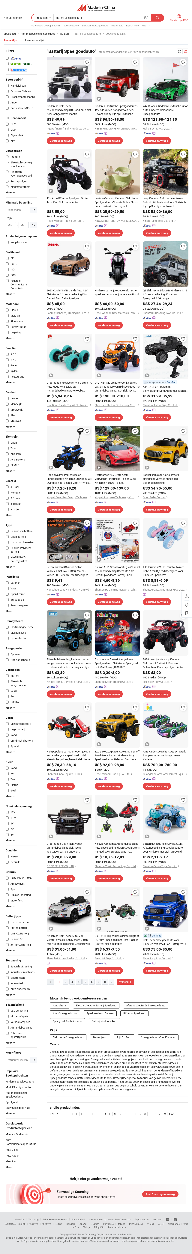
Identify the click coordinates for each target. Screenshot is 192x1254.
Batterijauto (117, 25)
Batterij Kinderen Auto (104, 1021)
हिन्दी (186, 1223)
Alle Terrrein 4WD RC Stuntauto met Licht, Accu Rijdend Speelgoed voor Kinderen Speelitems (163, 571)
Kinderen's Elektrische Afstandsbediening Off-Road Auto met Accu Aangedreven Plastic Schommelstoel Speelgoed (69, 110)
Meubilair (11, 1161)
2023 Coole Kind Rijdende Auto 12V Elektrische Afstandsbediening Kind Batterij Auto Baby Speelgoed (67, 294)
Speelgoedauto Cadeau (100, 1013)
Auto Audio (12, 1155)
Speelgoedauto (71, 25)
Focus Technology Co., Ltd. (91, 1234)
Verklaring (33, 1219)
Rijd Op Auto (132, 25)
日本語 (58, 1223)
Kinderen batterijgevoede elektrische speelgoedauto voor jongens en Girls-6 (117, 292)
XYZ (171, 1114)
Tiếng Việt (99, 1227)
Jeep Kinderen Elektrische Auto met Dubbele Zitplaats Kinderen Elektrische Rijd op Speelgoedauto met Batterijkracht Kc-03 (165, 202)
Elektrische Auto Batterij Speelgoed (96, 1005)
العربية (161, 1223)
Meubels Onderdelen (17, 1134)
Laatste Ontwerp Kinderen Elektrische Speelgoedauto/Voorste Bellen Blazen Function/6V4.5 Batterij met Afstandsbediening (116, 202)
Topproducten (142, 1219)
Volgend (124, 982)
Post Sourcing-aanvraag (160, 1194)
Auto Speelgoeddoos (65, 1013)
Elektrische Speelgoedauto (95, 25)
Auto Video (12, 1149)
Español (83, 1223)
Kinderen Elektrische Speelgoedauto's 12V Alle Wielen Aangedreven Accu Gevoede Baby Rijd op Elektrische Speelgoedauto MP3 (116, 110)
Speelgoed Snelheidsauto (67, 1021)
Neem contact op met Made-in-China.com (110, 1219)
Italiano (121, 1223)
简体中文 (33, 1223)
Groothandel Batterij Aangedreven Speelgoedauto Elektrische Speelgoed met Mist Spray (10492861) (116, 663)
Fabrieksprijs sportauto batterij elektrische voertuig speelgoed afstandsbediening (161, 478)
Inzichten (157, 1219)
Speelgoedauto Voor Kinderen (158, 1037)
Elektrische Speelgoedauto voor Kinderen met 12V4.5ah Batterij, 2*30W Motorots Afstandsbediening (165, 942)
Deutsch (95, 1223)
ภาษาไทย (74, 1227)
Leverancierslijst (34, 40)
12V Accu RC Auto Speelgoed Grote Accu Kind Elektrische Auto (67, 200)
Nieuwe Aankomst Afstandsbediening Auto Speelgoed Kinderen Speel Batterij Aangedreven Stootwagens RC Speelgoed (117, 847)
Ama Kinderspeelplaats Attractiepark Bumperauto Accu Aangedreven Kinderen (164, 755)
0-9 (52, 1114)
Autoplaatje (59, 1005)
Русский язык (136, 1223)
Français (70, 1223)
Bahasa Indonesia (117, 1227)
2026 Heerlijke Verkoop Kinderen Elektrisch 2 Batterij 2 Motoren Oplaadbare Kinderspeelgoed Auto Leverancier (163, 663)
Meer (53, 1044)
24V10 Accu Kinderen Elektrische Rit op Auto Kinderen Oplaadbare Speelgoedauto (165, 110)
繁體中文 (46, 1223)
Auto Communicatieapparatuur (21, 1142)
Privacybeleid (78, 1219)
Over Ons (19, 1219)
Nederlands (174, 1223)
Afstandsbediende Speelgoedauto (145, 1005)
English (22, 1223)
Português (108, 1223)
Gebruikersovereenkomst (55, 1219)
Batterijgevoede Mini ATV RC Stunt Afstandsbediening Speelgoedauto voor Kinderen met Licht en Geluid (163, 847)
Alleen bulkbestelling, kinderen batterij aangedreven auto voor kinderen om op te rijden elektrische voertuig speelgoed (69, 663)
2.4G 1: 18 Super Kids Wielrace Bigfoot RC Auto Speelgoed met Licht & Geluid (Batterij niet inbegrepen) (117, 940)
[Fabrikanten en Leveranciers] (96, 7)
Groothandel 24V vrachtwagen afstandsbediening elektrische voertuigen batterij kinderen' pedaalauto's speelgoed (64, 847)
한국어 (150, 1223)
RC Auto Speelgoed (134, 1013)
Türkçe (86, 1227)
